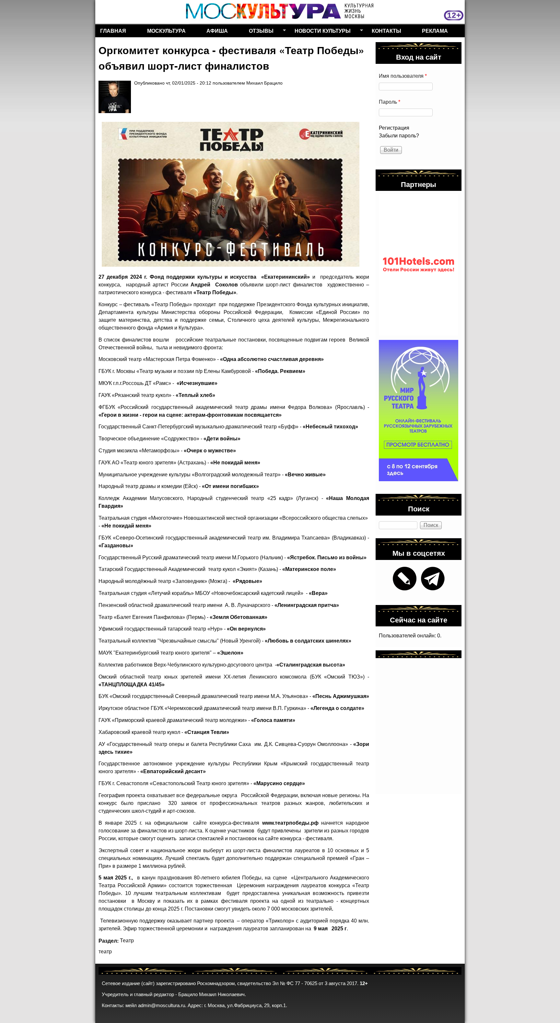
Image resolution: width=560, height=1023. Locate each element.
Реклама (435, 30)
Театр (127, 940)
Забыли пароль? (399, 135)
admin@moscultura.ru (161, 1005)
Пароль (389, 102)
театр (105, 951)
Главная (113, 30)
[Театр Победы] (231, 194)
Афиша (217, 30)
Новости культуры (320, 32)
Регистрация (394, 128)
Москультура (166, 30)
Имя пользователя (403, 76)
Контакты (386, 30)
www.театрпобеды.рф (290, 823)
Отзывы (259, 32)
